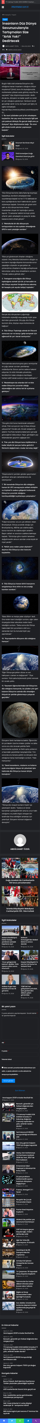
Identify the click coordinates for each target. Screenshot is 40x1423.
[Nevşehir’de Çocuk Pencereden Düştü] (8, 1203)
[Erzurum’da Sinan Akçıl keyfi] (8, 145)
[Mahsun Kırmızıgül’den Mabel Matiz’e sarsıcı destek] (29, 930)
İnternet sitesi (7, 1059)
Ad (3, 1042)
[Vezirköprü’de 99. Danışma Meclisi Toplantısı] (8, 1253)
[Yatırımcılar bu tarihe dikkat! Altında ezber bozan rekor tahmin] (8, 1284)
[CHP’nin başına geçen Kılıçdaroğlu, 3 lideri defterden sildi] (8, 1232)
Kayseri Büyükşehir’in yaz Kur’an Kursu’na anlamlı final (29, 964)
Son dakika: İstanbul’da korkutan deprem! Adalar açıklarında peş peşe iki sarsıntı (26, 1306)
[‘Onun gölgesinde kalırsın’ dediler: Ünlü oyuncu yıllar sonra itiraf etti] (10, 955)
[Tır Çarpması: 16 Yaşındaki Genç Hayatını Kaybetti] (8, 1274)
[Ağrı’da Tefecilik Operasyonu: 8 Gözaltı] (8, 1243)
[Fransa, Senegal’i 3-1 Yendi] (8, 1193)
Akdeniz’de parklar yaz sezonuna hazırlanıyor (25, 1220)
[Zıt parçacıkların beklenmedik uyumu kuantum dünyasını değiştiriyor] (8, 1180)
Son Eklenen (20, 1090)
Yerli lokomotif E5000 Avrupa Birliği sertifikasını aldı (26, 1134)
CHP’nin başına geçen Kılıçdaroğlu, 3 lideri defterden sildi (25, 1231)
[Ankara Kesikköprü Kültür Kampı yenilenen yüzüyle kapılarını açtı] (10, 930)
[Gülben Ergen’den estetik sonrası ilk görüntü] (10, 979)
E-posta (5, 1051)
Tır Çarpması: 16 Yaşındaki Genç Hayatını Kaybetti (26, 1272)
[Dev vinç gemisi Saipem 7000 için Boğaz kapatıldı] (8, 1146)
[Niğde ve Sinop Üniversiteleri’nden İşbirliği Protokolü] (8, 1295)
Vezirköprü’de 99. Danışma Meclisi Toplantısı (23, 1252)
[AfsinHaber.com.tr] (20, 7)
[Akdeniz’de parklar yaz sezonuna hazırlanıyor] (8, 1222)
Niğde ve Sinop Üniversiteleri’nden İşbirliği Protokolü (24, 1294)
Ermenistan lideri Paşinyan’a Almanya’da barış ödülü (25, 1168)
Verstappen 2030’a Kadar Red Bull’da (17, 1098)
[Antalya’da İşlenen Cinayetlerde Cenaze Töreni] (8, 1264)
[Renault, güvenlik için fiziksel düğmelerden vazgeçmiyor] (8, 1107)
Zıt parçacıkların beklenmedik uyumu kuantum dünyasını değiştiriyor (24, 1180)
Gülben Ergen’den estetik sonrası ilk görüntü (9, 988)
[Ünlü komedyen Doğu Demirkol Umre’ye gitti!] (8, 156)
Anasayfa (7, 15)
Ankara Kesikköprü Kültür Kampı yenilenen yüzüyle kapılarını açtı (9, 940)
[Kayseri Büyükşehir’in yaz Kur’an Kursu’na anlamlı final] (29, 955)
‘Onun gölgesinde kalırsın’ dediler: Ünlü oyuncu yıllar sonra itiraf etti (10, 965)
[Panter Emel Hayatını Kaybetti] (8, 1212)
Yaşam (14, 15)
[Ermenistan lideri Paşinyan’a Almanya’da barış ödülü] (8, 1169)
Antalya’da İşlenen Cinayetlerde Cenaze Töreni (24, 1263)
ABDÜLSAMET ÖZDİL (12, 46)
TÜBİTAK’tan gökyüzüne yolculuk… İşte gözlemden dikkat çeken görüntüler (29, 990)
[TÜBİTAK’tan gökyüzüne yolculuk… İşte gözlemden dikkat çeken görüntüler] (29, 979)
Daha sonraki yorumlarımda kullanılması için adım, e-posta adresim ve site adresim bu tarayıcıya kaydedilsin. (18, 1071)
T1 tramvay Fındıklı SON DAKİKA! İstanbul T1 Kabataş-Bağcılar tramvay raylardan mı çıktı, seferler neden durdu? (25, 1120)
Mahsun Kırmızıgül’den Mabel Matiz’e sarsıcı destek (29, 940)
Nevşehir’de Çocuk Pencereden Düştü (23, 1201)
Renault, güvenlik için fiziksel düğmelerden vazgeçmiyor (24, 1106)
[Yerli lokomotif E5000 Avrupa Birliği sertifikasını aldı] (8, 1135)
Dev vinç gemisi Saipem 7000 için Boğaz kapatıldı (26, 1144)
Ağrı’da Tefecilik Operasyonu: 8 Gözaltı (25, 1241)
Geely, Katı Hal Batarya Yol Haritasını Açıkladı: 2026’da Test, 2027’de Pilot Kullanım (25, 1156)
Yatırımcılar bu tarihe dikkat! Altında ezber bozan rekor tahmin (25, 1283)
